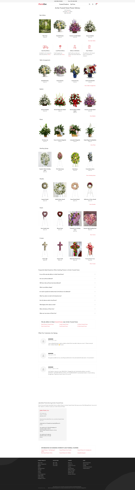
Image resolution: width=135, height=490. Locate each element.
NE (53, 487)
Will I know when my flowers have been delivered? (50, 283)
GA (65, 486)
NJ (56, 487)
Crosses (39, 472)
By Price (73, 4)
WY (81, 487)
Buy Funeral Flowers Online (46, 453)
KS (70, 486)
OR (65, 487)
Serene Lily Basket (90, 35)
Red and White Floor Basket (60, 109)
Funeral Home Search (87, 467)
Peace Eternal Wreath (75, 199)
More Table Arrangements (90, 85)
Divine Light (45, 258)
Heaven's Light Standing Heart (90, 228)
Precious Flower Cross (90, 258)
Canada (84, 465)
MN (79, 486)
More (49, 54)
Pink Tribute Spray (60, 169)
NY (60, 487)
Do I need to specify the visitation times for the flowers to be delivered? (55, 291)
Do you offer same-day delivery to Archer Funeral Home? (52, 274)
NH (55, 487)
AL (54, 486)
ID (68, 486)
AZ (56, 486)
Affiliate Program (71, 469)
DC (61, 486)
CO (59, 486)
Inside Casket (40, 475)
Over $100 (55, 465)
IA (67, 486)
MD (75, 486)
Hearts (39, 471)
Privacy (69, 467)
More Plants (93, 145)
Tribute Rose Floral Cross (75, 258)
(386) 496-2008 (67, 13)
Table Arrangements (42, 464)
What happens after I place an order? (48, 304)
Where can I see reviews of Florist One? (48, 313)
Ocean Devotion (75, 80)
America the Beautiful (90, 80)
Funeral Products (64, 4)
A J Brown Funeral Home (83, 324)
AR (55, 486)
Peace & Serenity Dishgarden (60, 140)
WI (78, 487)
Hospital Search (86, 468)
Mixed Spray (75, 169)
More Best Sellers (91, 40)
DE (63, 486)
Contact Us (70, 464)
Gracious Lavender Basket (75, 35)
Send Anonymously (87, 462)
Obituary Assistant (72, 474)
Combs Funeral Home (63, 324)
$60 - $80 (55, 462)
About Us (70, 462)
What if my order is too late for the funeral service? (51, 296)
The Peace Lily (45, 140)
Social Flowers (71, 468)
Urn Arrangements (41, 474)
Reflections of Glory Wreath (90, 199)
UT (73, 487)
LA (72, 486)
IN (69, 486)
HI (66, 486)
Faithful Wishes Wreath (60, 199)
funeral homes (59, 322)
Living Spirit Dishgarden (75, 140)
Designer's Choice (41, 478)
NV (58, 487)
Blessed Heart (60, 228)
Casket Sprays (41, 477)
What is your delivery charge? (46, 287)
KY (71, 486)
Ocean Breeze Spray (90, 169)
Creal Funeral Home (63, 326)
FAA (62, 487)
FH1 (84, 487)
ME (76, 486)
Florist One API (71, 471)
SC (68, 487)
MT (49, 487)
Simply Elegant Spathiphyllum (90, 140)
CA (58, 486)
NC (51, 487)
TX (72, 487)
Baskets (39, 465)
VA (74, 487)
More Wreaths (92, 204)
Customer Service (71, 465)
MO (80, 486)
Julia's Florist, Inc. (44, 410)
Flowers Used (85, 464)
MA (74, 486)
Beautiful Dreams (60, 35)
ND (52, 487)
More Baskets (92, 116)
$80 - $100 (55, 464)
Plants (39, 467)
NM (57, 487)
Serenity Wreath (45, 199)
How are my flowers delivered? (46, 278)
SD (69, 487)
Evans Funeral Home (45, 326)
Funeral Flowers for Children (65, 453)
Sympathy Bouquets (81, 453)
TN (71, 487)
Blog (82, 487)
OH (61, 487)
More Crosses (92, 263)
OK (64, 487)
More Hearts (92, 234)
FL (68, 11)
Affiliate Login (71, 472)
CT (60, 486)
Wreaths (39, 469)
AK (53, 486)
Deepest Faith (60, 258)
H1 (85, 487)
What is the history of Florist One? (47, 309)
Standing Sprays (41, 468)
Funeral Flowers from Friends (65, 450)
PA (66, 487)
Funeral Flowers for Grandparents (84, 450)
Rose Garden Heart (45, 228)
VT (75, 487)
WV (79, 487)
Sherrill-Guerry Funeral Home (47, 324)
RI (67, 487)
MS (48, 487)
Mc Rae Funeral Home (82, 326)
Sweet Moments (60, 80)
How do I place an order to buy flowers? (48, 300)
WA (77, 487)
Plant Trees (45, 35)
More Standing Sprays (90, 175)
